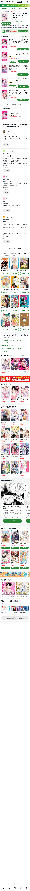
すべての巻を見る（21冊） (14, 104)
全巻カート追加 (23, 31)
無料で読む (23, 49)
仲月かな (18, 19)
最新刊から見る (24, 36)
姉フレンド (23, 21)
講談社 (18, 21)
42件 (21, 23)
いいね (6, 145)
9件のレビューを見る (14, 248)
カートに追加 (23, 61)
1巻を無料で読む (6, 23)
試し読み (13, 61)
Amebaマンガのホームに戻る (15, 618)
